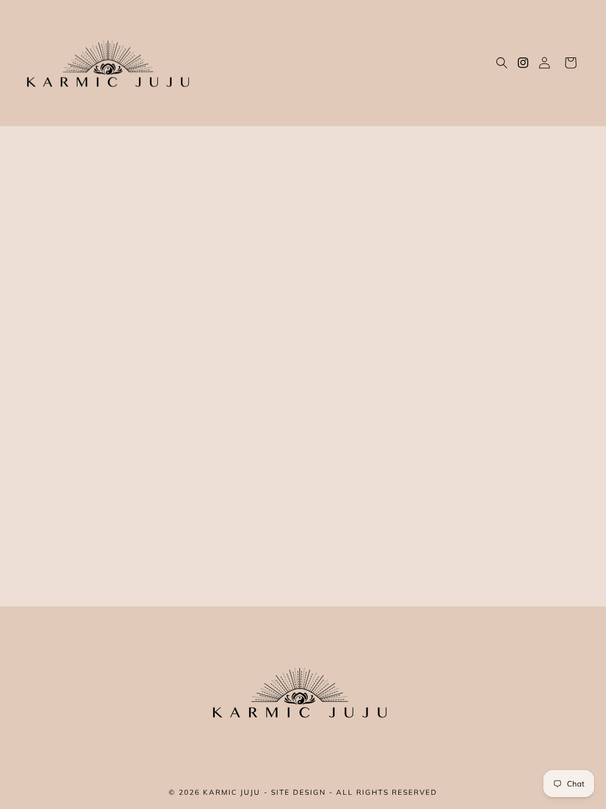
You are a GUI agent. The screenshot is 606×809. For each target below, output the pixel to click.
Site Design (298, 792)
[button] (502, 63)
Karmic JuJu (231, 792)
